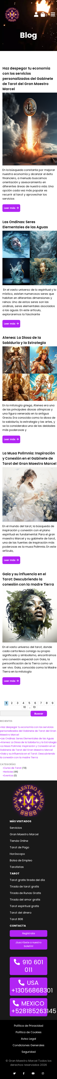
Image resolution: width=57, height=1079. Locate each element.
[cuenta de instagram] (43, 1073)
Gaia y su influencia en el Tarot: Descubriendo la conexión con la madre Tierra (28, 579)
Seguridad (29, 1052)
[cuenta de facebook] (23, 1073)
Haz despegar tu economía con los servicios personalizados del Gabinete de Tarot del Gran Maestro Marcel (27, 78)
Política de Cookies (28, 1032)
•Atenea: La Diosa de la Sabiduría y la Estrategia (28, 742)
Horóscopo (17, 854)
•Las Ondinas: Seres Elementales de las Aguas (27, 738)
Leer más (10, 208)
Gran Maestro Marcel (24, 834)
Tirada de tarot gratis (24, 886)
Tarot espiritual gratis (24, 906)
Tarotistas (17, 867)
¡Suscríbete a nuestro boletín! (28, 944)
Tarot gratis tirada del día (27, 880)
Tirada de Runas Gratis (25, 893)
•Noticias (8, 771)
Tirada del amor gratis (25, 899)
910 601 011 (32, 966)
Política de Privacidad (28, 1026)
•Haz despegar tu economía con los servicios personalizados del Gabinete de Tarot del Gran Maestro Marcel (28, 730)
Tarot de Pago (19, 847)
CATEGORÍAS (8, 764)
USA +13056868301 (29, 987)
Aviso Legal (28, 1039)
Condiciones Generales (28, 1045)
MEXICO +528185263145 (29, 1007)
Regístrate (28, 933)
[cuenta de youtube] (33, 1073)
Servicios (16, 828)
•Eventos (8, 775)
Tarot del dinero (20, 912)
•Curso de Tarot (12, 768)
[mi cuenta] (36, 15)
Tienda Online (19, 841)
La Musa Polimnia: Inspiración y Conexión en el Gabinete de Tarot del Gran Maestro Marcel (29, 458)
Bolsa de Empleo (21, 860)
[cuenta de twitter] (14, 1073)
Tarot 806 (16, 919)
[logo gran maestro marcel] (12, 14)
